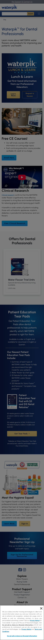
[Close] (41, 608)
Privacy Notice (34, 620)
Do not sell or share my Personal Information (22, 636)
